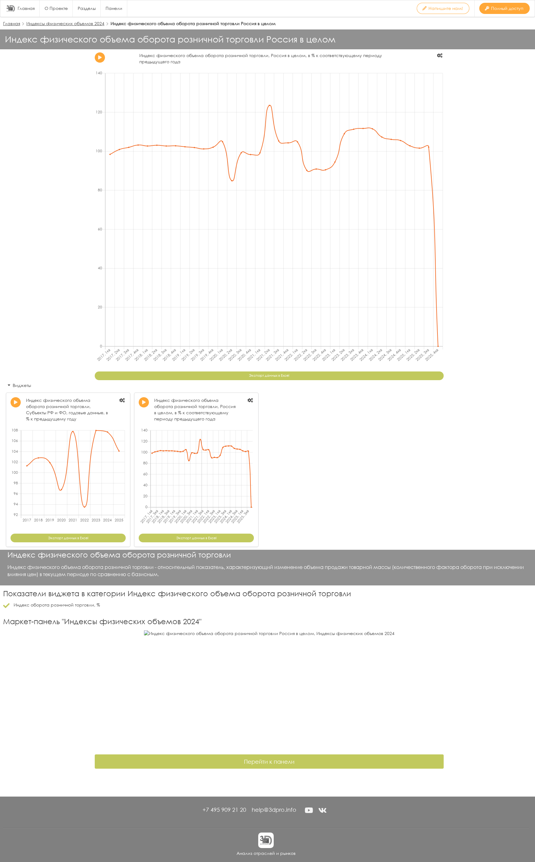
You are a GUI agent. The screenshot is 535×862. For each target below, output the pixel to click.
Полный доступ (507, 8)
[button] (309, 810)
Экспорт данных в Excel (269, 375)
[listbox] (440, 55)
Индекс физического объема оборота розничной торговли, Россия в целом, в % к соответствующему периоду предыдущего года (195, 409)
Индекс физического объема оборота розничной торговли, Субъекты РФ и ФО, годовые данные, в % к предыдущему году (67, 409)
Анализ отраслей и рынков (266, 853)
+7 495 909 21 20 (224, 809)
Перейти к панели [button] (269, 761)
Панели (114, 8)
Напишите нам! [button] (445, 8)
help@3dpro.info (274, 809)
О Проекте (56, 8)
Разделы (87, 8)
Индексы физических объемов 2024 (65, 23)
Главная (26, 8)
